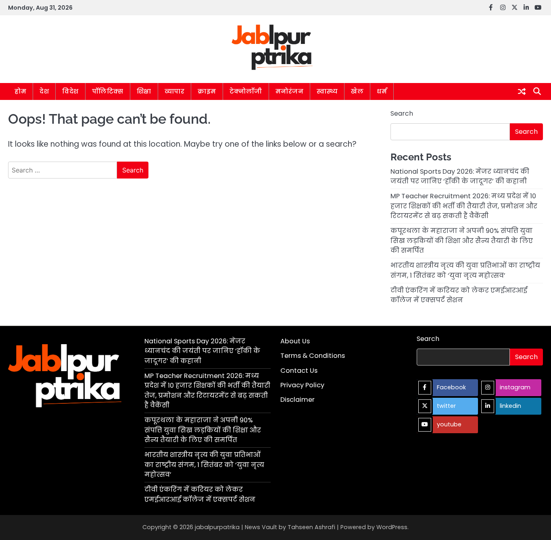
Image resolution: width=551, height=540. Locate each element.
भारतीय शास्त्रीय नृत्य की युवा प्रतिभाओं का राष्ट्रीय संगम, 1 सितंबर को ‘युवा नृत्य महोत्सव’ (465, 270)
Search (401, 113)
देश (44, 91)
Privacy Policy (302, 385)
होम (20, 91)
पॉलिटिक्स (107, 91)
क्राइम (207, 91)
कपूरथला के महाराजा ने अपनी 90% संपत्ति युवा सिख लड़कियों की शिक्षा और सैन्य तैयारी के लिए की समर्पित (461, 240)
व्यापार (175, 91)
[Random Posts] (522, 91)
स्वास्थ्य (327, 91)
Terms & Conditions (312, 355)
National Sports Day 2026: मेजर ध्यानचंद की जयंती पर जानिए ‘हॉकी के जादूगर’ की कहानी (459, 176)
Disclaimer (297, 399)
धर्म (382, 91)
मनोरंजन (290, 91)
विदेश (70, 91)
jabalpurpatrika (217, 527)
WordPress (391, 527)
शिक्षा (144, 91)
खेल (357, 91)
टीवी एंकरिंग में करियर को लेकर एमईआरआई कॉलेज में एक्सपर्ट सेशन (458, 295)
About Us (295, 341)
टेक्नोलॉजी (246, 91)
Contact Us (298, 370)
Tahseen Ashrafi (311, 527)
